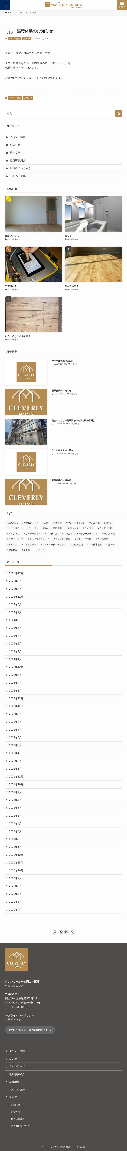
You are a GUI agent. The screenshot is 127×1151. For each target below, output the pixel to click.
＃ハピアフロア (28, 544)
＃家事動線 (11, 550)
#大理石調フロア (30, 523)
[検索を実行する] (118, 113)
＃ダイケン (11, 544)
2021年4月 (15, 823)
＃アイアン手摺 (104, 528)
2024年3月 (15, 643)
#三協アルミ (12, 523)
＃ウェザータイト (32, 533)
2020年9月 (15, 878)
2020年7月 (15, 894)
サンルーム (94, 523)
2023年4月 (15, 682)
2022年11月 (16, 706)
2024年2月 (15, 651)
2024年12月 (16, 596)
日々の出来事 (18, 176)
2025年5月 (15, 589)
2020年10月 (16, 870)
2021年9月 (15, 792)
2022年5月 (15, 745)
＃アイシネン (12, 533)
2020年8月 (15, 886)
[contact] (66, 932)
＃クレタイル (50, 533)
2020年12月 (16, 854)
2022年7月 (15, 729)
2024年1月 (15, 659)
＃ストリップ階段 (82, 539)
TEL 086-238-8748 (16, 1007)
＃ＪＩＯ (40, 550)
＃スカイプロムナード (38, 539)
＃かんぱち (88, 528)
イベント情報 (14, 39)
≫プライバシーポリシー (19, 1015)
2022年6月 (15, 737)
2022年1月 (15, 768)
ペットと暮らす (41, 528)
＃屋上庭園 (26, 550)
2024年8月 (15, 604)
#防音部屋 (57, 523)
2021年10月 (16, 784)
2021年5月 (15, 815)
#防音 (45, 523)
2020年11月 (16, 862)
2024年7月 (15, 612)
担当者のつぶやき (20, 168)
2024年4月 (15, 635)
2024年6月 (15, 620)
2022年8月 (15, 721)
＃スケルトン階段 (61, 539)
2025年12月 (16, 573)
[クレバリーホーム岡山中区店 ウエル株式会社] (63, 5)
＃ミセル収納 (76, 544)
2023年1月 (15, 690)
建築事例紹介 (18, 160)
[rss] (61, 932)
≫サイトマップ (14, 1019)
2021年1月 (15, 847)
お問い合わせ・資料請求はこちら (30, 1030)
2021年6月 (15, 807)
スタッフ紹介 (18, 1089)
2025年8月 (15, 581)
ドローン (108, 523)
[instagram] (55, 932)
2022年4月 (15, 753)
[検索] (72, 932)
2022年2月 (15, 761)
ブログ (13, 1097)
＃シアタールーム (15, 539)
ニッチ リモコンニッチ (18, 528)
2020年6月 (15, 901)
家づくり (15, 152)
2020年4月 (15, 909)
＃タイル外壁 (101, 539)
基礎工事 (58, 528)
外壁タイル (73, 528)
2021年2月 (15, 839)
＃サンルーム (108, 533)
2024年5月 (15, 627)
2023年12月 (16, 667)
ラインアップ (17, 1066)
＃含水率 (110, 544)
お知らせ (26, 39)
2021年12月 (16, 776)
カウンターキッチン (75, 523)
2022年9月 (15, 714)
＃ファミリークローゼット (53, 544)
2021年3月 (15, 831)
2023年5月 (15, 675)
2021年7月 (15, 800)
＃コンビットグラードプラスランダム (79, 533)
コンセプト (15, 1058)
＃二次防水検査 (94, 544)
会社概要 (14, 1082)
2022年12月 (16, 698)
